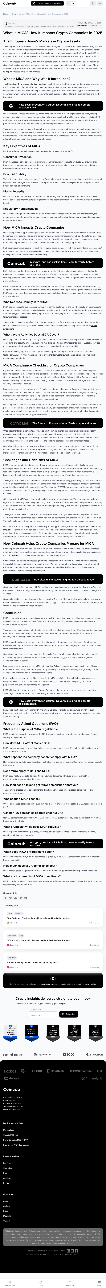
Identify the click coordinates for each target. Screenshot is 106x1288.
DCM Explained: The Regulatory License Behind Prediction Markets (38, 918)
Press (5, 1211)
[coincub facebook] (76, 1250)
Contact (6, 1221)
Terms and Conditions (36, 1251)
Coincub (32, 1231)
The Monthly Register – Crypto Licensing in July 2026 (32, 962)
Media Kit (7, 1216)
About (5, 1201)
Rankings (7, 1163)
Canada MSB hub (10, 1135)
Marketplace (8, 1130)
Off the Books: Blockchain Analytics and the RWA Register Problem (38, 940)
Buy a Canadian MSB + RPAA (15, 1140)
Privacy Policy (52, 1251)
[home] (9, 3)
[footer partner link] (10, 1071)
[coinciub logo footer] (11, 1089)
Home (5, 14)
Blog (14, 14)
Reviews (6, 1183)
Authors (6, 1206)
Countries (7, 1168)
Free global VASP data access (16, 1145)
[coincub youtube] (68, 1250)
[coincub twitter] (72, 1250)
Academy (7, 1178)
